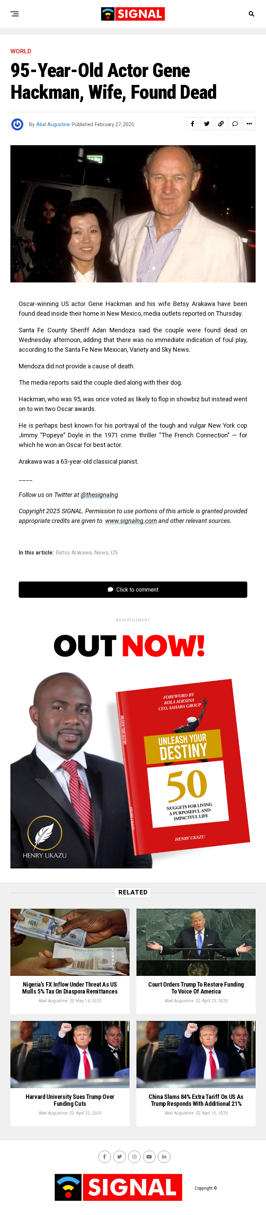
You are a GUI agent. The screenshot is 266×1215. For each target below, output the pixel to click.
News (101, 553)
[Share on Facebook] (192, 123)
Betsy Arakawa (74, 553)
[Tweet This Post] (207, 123)
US (114, 553)
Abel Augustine (53, 124)
